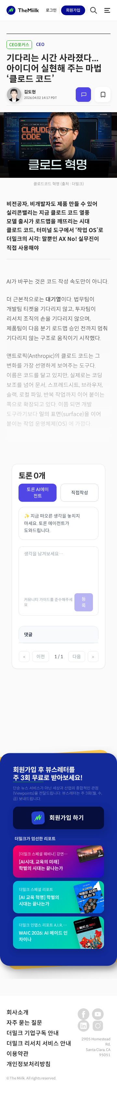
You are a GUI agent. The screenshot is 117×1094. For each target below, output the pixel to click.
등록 (84, 602)
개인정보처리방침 (28, 1064)
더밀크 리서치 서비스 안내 (38, 1043)
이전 (40, 657)
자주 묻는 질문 (24, 1022)
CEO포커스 (19, 45)
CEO (40, 44)
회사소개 (17, 1012)
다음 (76, 657)
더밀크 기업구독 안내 (32, 1033)
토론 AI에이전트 (38, 493)
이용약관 (17, 1053)
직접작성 (79, 493)
